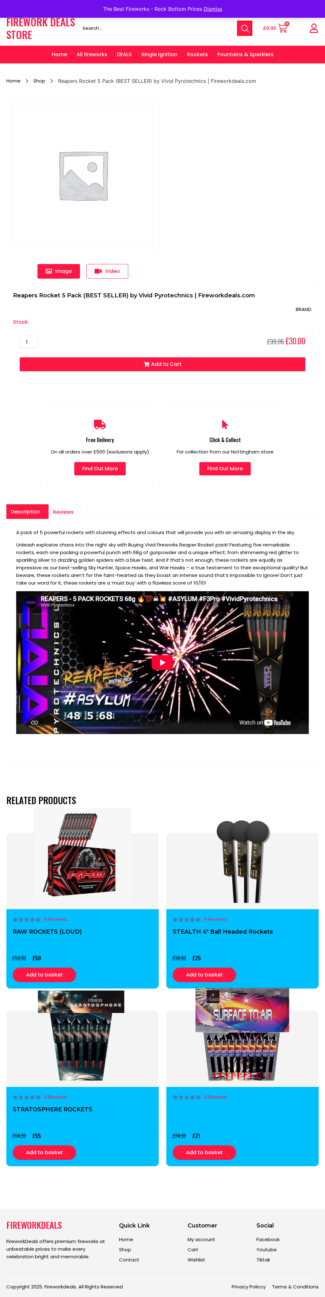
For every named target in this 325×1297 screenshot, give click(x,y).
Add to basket (44, 974)
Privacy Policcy (249, 1286)
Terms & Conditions (295, 1286)
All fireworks (91, 54)
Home (59, 54)
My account (201, 1239)
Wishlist (196, 1259)
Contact (129, 1259)
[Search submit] (244, 28)
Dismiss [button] (213, 9)
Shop (39, 80)
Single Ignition (159, 54)
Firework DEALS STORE (40, 28)
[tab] (58, 271)
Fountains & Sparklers (245, 54)
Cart (193, 1249)
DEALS (124, 54)
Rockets (197, 54)
